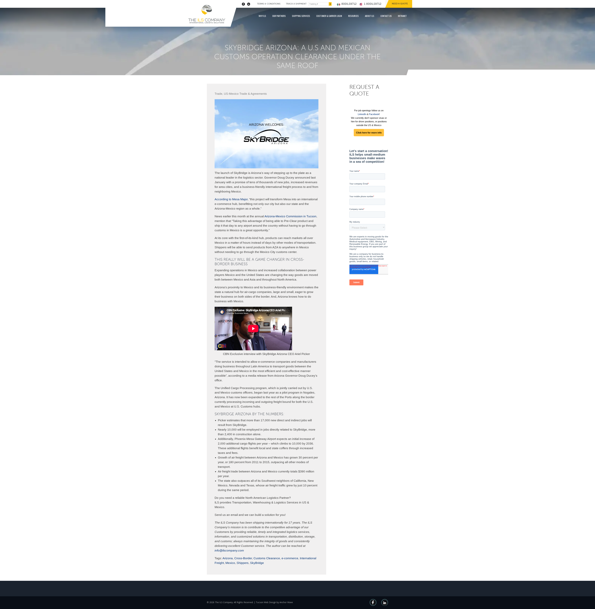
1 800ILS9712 (372, 3)
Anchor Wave (286, 602)
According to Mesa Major (231, 199)
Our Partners (279, 16)
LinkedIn (362, 114)
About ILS (369, 16)
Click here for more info (369, 132)
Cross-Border (243, 558)
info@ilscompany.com (229, 550)
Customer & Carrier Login (329, 16)
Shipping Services (301, 16)
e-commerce (290, 558)
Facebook (374, 114)
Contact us (386, 16)
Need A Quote (400, 3)
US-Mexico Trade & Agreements (245, 93)
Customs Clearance (266, 558)
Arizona (228, 558)
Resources (353, 16)
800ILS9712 (349, 3)
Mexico (230, 563)
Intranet (402, 16)
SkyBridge (257, 563)
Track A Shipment (296, 4)
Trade (218, 93)
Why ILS (262, 16)
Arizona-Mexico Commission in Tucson (290, 216)
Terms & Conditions (268, 4)
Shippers (243, 563)
